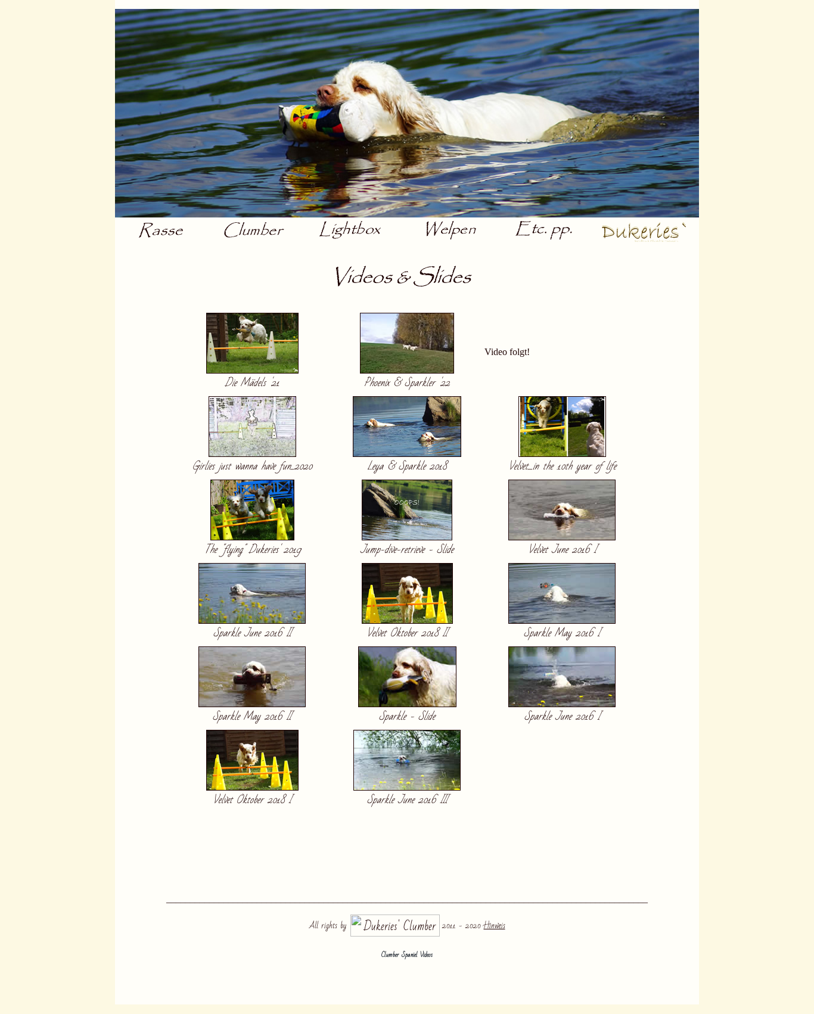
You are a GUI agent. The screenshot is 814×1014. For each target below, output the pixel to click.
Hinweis (494, 925)
